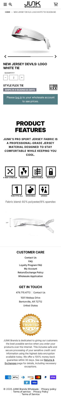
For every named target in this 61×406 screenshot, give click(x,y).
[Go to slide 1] (19, 56)
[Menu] (5, 4)
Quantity (10, 73)
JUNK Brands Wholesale (26, 389)
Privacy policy (48, 389)
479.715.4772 (23, 292)
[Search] (10, 4)
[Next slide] (55, 56)
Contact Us (39, 292)
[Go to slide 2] (42, 56)
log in (18, 97)
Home (7, 12)
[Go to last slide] (5, 56)
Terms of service (22, 391)
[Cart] (56, 4)
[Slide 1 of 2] (30, 37)
